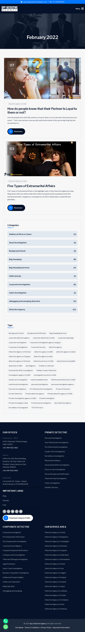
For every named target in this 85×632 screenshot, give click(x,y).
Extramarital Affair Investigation (57, 465)
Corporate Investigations (18, 347)
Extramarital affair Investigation (21, 370)
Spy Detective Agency (62, 403)
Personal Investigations (17, 389)
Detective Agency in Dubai (55, 564)
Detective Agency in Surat (54, 604)
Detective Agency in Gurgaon (56, 550)
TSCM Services (37, 407)
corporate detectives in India (44, 338)
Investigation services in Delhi (45, 375)
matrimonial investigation (18, 384)
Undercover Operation (11, 582)
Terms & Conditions (32, 627)
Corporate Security (38, 347)
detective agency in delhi (43, 352)
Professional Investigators (41, 403)
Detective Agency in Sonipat (55, 582)
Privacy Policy (46, 627)
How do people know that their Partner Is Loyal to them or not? (42, 110)
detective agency (55, 347)
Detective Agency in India (18, 181)
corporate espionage (66, 338)
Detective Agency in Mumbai (56, 546)
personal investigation (39, 384)
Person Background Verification (57, 474)
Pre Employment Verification (14, 537)
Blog (4, 496)
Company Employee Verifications (15, 550)
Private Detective (15, 393)
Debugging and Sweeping (12, 591)
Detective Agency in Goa (54, 568)
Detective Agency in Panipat (55, 577)
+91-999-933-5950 (10, 448)
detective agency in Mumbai (19, 361)
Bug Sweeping (15, 259)
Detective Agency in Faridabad (56, 600)
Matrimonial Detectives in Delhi (63, 380)
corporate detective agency (19, 338)
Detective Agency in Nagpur (55, 573)
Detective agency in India (17, 104)
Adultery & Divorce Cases (20, 234)
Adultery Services (51, 487)
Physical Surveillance (52, 460)
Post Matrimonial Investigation (56, 442)
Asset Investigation (18, 243)
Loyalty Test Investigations (55, 451)
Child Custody (15, 276)
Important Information (61, 627)
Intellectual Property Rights (13, 577)
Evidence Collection (46, 366)
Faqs (4, 505)
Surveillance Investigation (18, 407)
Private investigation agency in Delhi (22, 398)
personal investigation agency (62, 384)
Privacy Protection (63, 389)
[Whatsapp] (5, 626)
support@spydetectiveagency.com (35, 2)
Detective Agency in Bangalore (56, 537)
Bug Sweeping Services (19, 268)
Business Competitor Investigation (16, 573)
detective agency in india (43, 356)
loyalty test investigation (18, 380)
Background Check (17, 251)
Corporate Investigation (12, 532)
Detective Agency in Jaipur (55, 586)
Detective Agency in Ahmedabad (57, 559)
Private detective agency (34, 393)
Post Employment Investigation (14, 541)
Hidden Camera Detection (46, 370)
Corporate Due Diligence (12, 546)
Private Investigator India (18, 403)
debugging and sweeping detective (24, 301)
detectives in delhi (15, 366)
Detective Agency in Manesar (56, 609)
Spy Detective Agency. (38, 623)
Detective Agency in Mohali (55, 595)
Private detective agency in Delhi (59, 393)
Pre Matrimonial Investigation (41, 389)
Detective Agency (17, 309)
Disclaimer (19, 627)
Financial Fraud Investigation (56, 478)
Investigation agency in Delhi (19, 375)
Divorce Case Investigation (55, 469)
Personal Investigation (53, 438)
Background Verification (36, 333)
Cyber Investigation (17, 293)
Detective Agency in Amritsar (20, 352)
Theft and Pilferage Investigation (15, 559)
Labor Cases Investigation (12, 568)
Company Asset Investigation (14, 555)
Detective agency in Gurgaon (20, 356)
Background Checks (16, 333)
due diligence (31, 366)
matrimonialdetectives (39, 380)
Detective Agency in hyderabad (57, 555)
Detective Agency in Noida (55, 532)
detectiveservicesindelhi (66, 361)
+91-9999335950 (58, 2)
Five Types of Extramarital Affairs (31, 186)
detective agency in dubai (65, 352)
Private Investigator (47, 398)
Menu (78, 9)
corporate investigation (19, 284)
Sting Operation (9, 586)
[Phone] (5, 621)
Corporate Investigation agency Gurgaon (45, 342)
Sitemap (6, 500)
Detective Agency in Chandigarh (57, 541)
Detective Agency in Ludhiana (56, 591)
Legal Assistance (9, 564)
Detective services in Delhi (43, 361)
